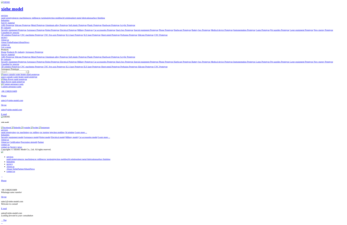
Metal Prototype (38, 25)
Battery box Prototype (201, 30)
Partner (15, 42)
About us (5, 140)
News (26, 42)
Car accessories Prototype (104, 30)
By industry (6, 28)
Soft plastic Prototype (77, 25)
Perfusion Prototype (128, 35)
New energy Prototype (323, 30)
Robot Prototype (52, 30)
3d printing (67, 18)
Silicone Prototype (22, 25)
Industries (5, 135)
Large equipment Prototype (301, 30)
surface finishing (98, 18)
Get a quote (6, 47)
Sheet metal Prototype (110, 35)
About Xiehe (6, 42)
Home (3, 52)
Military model (71, 137)
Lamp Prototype (263, 30)
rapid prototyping (8, 18)
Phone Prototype (166, 30)
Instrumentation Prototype (244, 30)
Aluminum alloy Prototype (56, 25)
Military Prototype (85, 30)
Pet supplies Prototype (279, 30)
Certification (14, 142)
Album (21, 42)
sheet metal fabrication (81, 18)
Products (10, 52)
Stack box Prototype (124, 30)
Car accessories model (87, 137)
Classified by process (10, 32)
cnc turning (42, 18)
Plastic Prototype (94, 25)
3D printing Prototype (10, 35)
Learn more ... (81, 132)
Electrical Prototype (68, 30)
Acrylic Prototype (127, 25)
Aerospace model (31, 137)
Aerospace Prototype (36, 30)
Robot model (44, 137)
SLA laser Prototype (74, 35)
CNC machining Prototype (31, 35)
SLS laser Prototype (92, 35)
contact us (5, 144)
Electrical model (58, 137)
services (4, 130)
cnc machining (22, 18)
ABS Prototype (7, 25)
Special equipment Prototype (146, 30)
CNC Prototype (161, 35)
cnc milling (33, 18)
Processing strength (29, 142)
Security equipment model (12, 137)
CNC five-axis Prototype (54, 35)
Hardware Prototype (111, 25)
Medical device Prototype (222, 30)
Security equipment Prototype (13, 30)
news (19, 147)
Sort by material (8, 23)
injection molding (54, 18)
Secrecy (13, 147)
